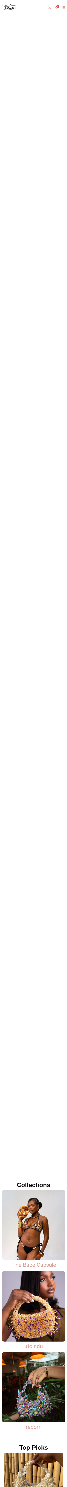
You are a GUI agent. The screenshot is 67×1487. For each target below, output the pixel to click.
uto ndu (33, 1346)
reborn (34, 1427)
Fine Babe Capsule (33, 1265)
